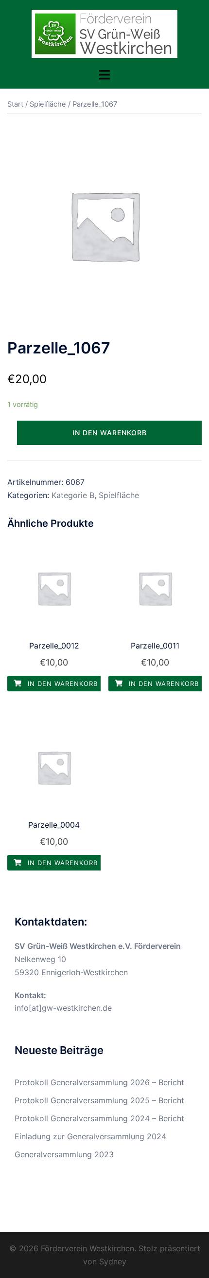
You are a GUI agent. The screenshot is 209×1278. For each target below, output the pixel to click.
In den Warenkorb (109, 432)
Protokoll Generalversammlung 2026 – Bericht (99, 1082)
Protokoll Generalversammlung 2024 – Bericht (99, 1118)
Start (15, 104)
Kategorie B (73, 495)
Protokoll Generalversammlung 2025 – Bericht (99, 1100)
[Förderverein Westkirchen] (104, 33)
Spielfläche (48, 104)
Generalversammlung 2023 (64, 1154)
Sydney (112, 1261)
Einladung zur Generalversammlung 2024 (90, 1136)
